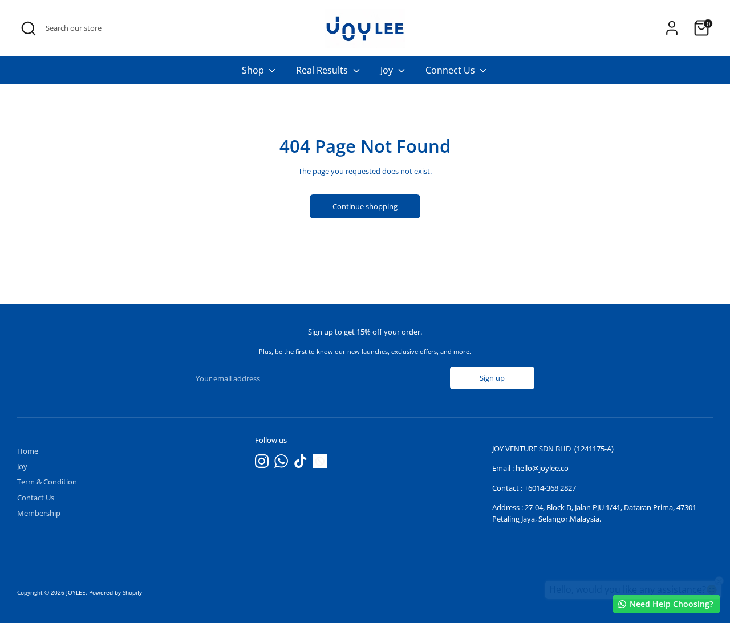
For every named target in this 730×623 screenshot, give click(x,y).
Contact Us (35, 497)
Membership (38, 513)
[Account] (671, 28)
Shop (254, 70)
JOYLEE (76, 592)
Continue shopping (365, 206)
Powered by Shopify (115, 592)
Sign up (492, 378)
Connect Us (451, 70)
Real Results (323, 70)
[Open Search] (28, 28)
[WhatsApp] (281, 461)
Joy (387, 70)
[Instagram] (262, 461)
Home (27, 451)
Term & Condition (47, 482)
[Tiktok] (300, 461)
